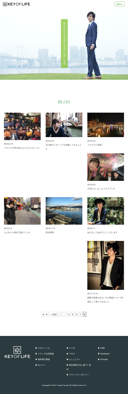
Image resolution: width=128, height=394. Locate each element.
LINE (102, 347)
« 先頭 (53, 314)
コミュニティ (74, 359)
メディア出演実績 (45, 353)
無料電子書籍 (43, 359)
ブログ (71, 353)
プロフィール (43, 347)
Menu (120, 4)
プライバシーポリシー (78, 374)
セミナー (41, 364)
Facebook (104, 353)
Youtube (104, 359)
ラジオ (71, 347)
